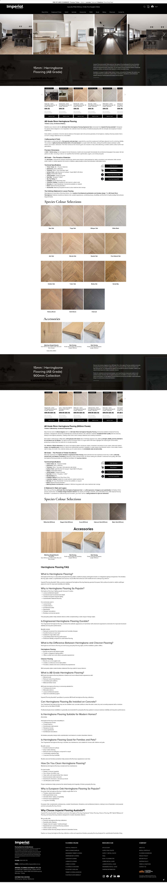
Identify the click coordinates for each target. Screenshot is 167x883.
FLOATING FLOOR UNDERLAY (73, 875)
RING (74, 864)
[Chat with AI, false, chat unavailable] (163, 879)
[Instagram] (103, 876)
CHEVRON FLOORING (71, 858)
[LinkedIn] (114, 876)
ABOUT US (142, 847)
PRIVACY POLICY (143, 855)
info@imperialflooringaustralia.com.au (29, 864)
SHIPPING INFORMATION (108, 869)
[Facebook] (107, 876)
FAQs (103, 855)
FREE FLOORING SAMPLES (72, 850)
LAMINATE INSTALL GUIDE (109, 864)
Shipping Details (48, 112)
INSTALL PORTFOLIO (144, 850)
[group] (83, 102)
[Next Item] (164, 34)
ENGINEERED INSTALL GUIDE (109, 866)
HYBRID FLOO (69, 864)
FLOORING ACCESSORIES (72, 866)
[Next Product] (125, 94)
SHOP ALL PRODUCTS (71, 847)
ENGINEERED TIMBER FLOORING (74, 853)
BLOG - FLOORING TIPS (108, 858)
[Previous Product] (42, 94)
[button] (148, 6)
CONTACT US (142, 866)
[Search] (144, 6)
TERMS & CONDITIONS (145, 864)
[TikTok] (111, 876)
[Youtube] (118, 876)
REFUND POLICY (143, 858)
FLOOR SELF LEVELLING (72, 869)
